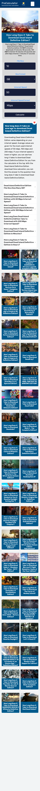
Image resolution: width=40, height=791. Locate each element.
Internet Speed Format (20, 100)
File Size (20, 61)
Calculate (20, 115)
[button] (20, 187)
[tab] (20, 187)
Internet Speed (20, 87)
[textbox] (32, 4)
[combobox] (32, 4)
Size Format (20, 74)
